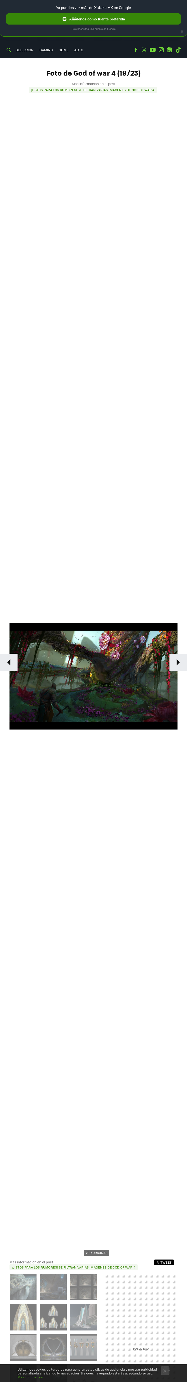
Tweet (165, 1262)
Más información (30, 1377)
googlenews (170, 50)
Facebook (136, 50)
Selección (25, 49)
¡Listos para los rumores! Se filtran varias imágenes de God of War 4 (93, 89)
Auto (78, 49)
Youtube (153, 50)
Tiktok (178, 50)
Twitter (144, 50)
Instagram (161, 50)
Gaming (46, 49)
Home (63, 49)
